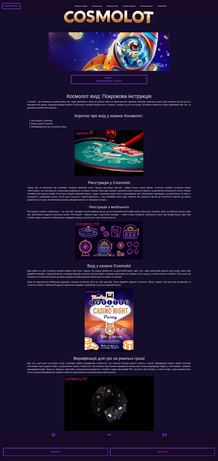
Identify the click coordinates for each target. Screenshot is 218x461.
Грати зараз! (11, 6)
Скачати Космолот (129, 6)
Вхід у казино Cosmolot (42, 124)
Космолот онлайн (81, 6)
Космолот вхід (97, 6)
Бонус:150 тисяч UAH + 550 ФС (109, 79)
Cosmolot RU (161, 6)
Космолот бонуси (146, 6)
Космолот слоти (112, 6)
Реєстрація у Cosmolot (41, 121)
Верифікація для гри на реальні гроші (49, 127)
